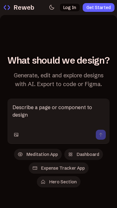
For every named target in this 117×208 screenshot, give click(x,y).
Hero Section (63, 182)
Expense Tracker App (63, 168)
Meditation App (42, 154)
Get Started (98, 7)
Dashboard (88, 154)
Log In (69, 7)
